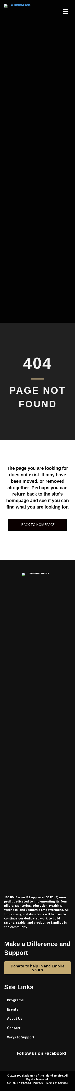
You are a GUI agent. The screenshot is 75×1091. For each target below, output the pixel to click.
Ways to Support (21, 1037)
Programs (15, 1000)
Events (12, 1009)
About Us (14, 1018)
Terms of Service (56, 1083)
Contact (14, 1027)
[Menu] (65, 11)
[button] (37, 525)
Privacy (38, 1083)
